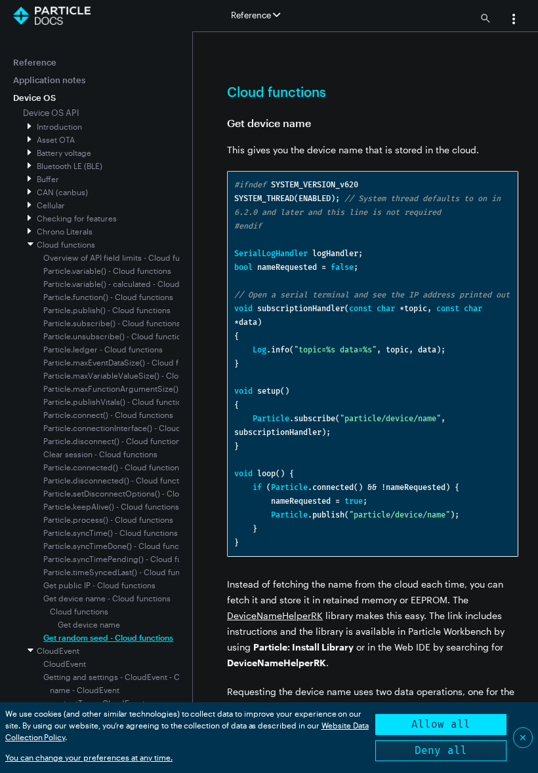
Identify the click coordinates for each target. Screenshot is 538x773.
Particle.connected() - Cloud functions (113, 467)
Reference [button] (252, 15)
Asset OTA (56, 139)
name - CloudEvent (84, 689)
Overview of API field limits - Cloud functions (125, 257)
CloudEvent (58, 650)
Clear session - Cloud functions (100, 454)
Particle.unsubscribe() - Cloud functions (116, 336)
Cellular (51, 205)
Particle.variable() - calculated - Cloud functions (129, 283)
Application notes (49, 80)
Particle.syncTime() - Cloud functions (110, 532)
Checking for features (77, 218)
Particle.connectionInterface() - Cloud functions (130, 427)
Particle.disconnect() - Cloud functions (113, 440)
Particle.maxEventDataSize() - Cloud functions (126, 362)
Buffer (48, 178)
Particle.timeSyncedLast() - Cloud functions (122, 571)
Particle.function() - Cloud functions (108, 296)
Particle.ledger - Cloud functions (103, 349)
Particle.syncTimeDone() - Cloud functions (120, 545)
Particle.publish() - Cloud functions (107, 309)
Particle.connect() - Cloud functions (108, 414)
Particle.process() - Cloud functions (108, 519)
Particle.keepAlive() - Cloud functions (111, 506)
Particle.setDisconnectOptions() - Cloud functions (134, 493)
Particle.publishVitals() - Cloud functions (116, 401)
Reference (34, 62)
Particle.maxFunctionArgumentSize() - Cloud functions (143, 388)
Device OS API (51, 112)
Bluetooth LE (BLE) (69, 165)
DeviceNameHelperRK (275, 615)
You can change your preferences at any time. (89, 757)
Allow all (440, 724)
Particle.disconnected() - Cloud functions (118, 480)
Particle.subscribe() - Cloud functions (111, 323)
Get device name (89, 624)
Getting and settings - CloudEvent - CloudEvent (130, 676)
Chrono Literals (65, 231)
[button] (514, 20)
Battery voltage (64, 152)
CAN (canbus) (62, 192)
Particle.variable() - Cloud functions (107, 270)
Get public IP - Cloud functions (99, 585)
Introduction (59, 126)
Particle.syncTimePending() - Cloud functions (126, 558)
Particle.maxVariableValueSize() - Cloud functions (133, 375)
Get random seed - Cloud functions (108, 637)
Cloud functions (66, 244)
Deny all (441, 750)
